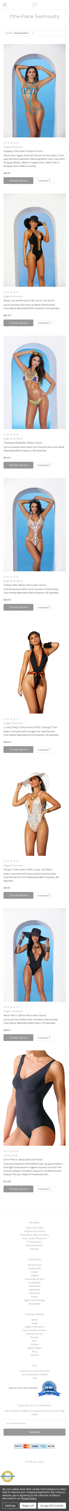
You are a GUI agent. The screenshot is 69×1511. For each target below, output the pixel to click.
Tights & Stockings (34, 1300)
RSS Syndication (34, 1245)
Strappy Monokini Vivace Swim (23, 151)
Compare (43, 180)
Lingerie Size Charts (34, 1231)
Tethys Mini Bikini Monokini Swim (25, 585)
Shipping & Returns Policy (34, 1234)
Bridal (34, 1272)
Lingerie (34, 1275)
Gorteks (34, 1337)
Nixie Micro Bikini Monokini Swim (25, 1015)
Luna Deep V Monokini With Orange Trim (30, 727)
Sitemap (34, 1248)
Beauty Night (34, 1348)
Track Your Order (35, 1227)
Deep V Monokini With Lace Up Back (28, 869)
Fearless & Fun (34, 1333)
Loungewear (34, 1282)
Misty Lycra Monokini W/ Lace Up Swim (29, 300)
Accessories (34, 1264)
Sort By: (9, 33)
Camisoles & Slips (35, 1279)
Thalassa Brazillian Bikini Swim (23, 442)
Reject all (28, 1505)
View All (35, 1355)
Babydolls (34, 1286)
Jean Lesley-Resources (34, 1238)
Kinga (34, 1323)
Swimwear (34, 1293)
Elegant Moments (34, 1326)
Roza (34, 1351)
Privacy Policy (34, 1241)
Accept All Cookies (51, 1505)
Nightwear (34, 1289)
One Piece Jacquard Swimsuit (23, 1159)
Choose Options (18, 180)
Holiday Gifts (34, 1268)
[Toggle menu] (4, 4)
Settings (10, 1505)
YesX (34, 1340)
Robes (34, 1296)
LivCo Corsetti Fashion (34, 1330)
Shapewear (34, 1303)
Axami (34, 1319)
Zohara (35, 1344)
